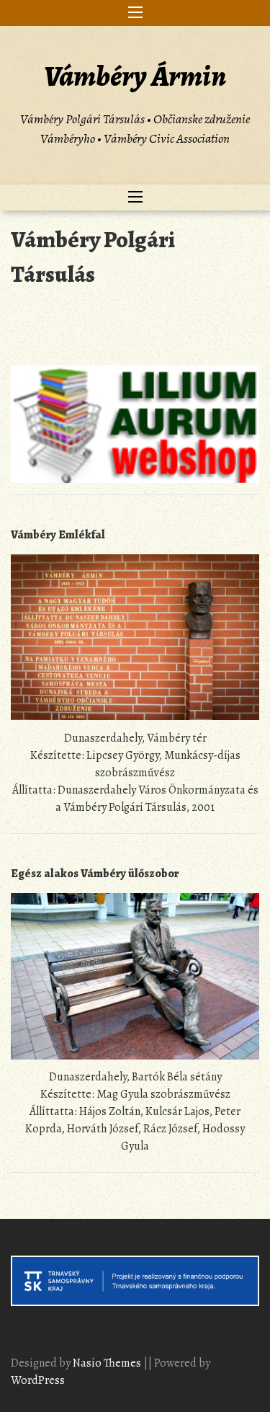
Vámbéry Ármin (135, 76)
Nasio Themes (108, 1363)
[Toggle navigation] (135, 13)
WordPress (38, 1380)
